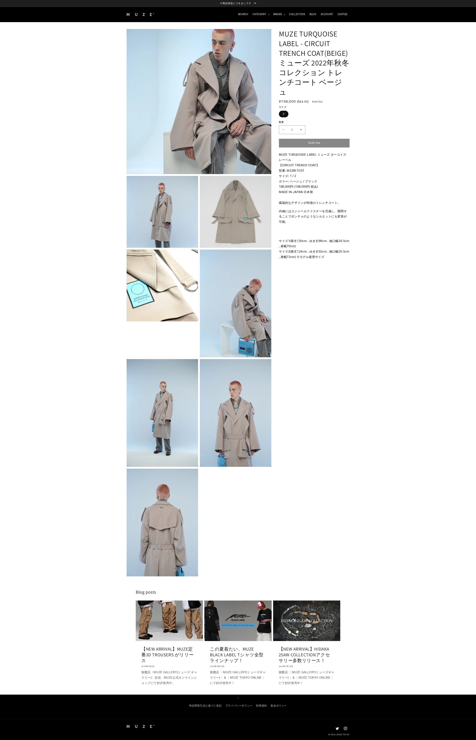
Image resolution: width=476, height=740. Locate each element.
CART (342, 14)
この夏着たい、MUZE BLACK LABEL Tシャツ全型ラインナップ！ (236, 654)
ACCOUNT (327, 14)
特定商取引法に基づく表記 (205, 705)
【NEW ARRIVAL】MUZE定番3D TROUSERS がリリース (167, 654)
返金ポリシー (279, 705)
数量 (281, 122)
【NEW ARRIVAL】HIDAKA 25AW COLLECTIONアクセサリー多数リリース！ (304, 654)
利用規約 (261, 705)
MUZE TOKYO (343, 735)
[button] (260, 14)
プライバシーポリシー (239, 705)
